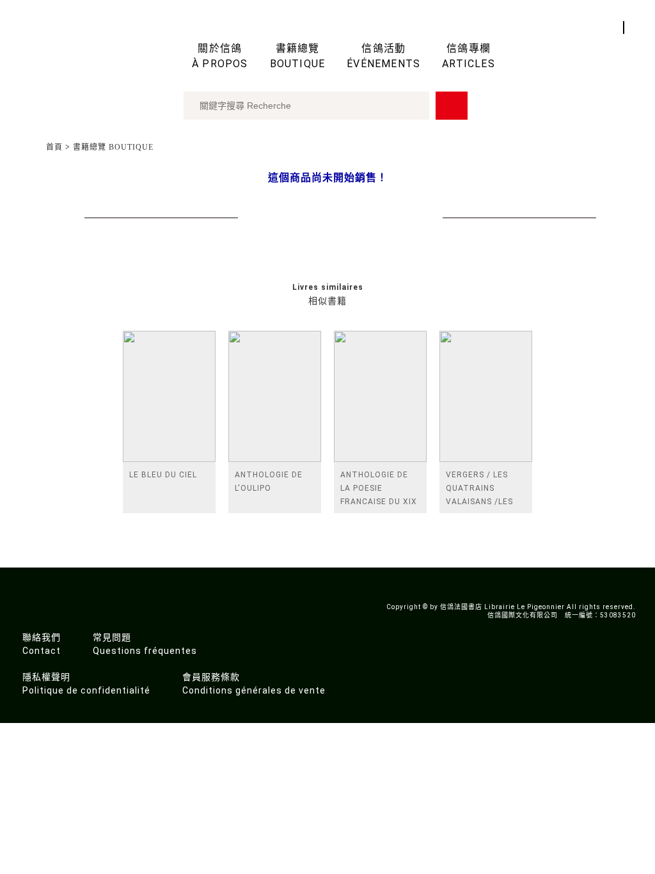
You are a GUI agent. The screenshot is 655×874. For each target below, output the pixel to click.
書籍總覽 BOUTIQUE (113, 147)
